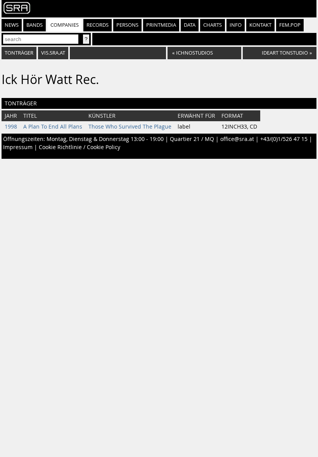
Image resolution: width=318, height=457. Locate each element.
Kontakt (260, 25)
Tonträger (19, 53)
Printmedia (161, 25)
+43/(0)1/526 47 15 (284, 139)
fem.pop (290, 25)
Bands (34, 25)
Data (189, 25)
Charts (212, 25)
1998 (11, 126)
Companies (64, 25)
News (12, 25)
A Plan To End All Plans (52, 126)
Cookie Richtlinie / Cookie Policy (79, 147)
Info (236, 25)
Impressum (18, 147)
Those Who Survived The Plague (129, 126)
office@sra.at (237, 139)
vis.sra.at (53, 53)
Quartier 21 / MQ (192, 139)
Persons (127, 25)
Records (97, 25)
